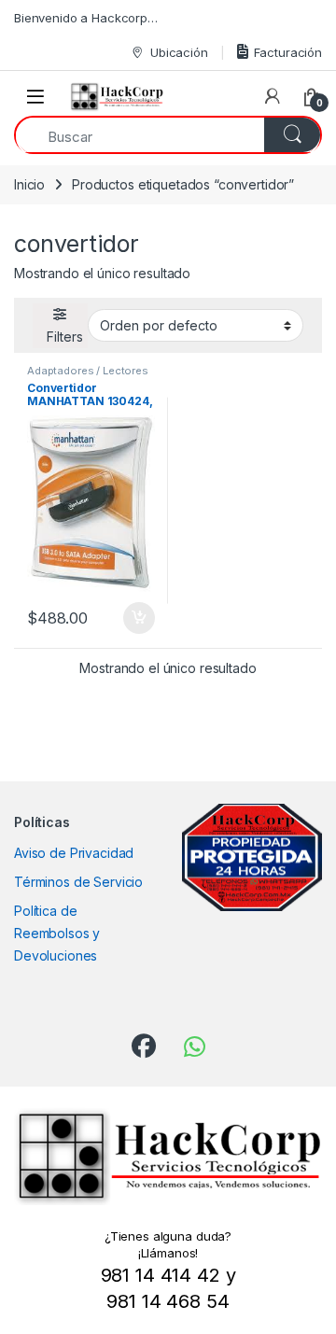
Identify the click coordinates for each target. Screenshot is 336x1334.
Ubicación (179, 52)
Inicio (29, 184)
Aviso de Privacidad (73, 853)
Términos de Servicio (78, 882)
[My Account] (272, 96)
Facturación (288, 52)
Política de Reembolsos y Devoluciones (57, 933)
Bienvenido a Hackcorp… (86, 17)
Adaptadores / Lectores (87, 370)
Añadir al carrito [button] (136, 618)
